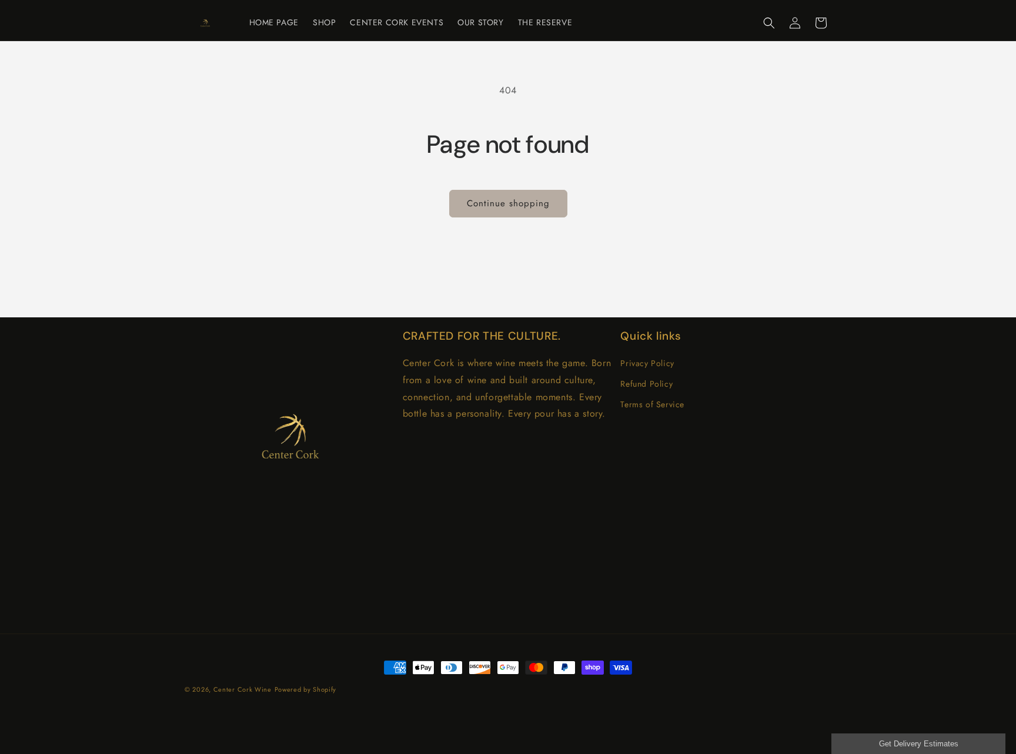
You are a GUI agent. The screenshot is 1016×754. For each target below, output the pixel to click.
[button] (769, 23)
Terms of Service (652, 404)
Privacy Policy (647, 363)
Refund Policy (646, 384)
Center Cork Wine (242, 689)
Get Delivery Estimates (918, 743)
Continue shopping (508, 203)
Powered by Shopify (306, 689)
